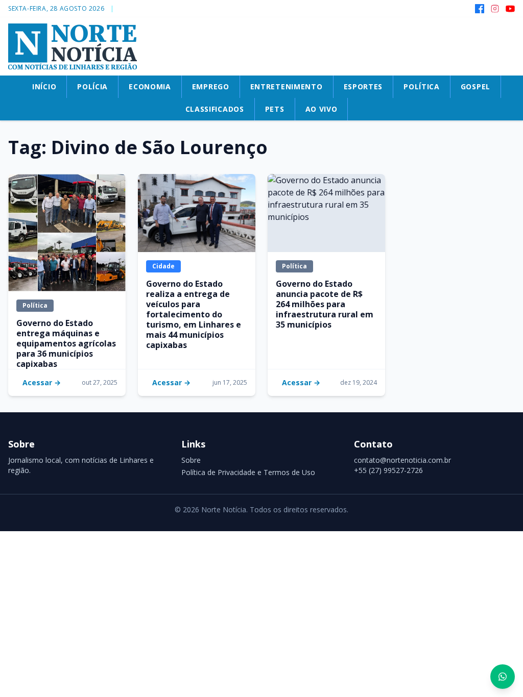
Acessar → (41, 382)
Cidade (163, 266)
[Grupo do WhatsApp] (502, 676)
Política (34, 305)
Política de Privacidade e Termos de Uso (248, 472)
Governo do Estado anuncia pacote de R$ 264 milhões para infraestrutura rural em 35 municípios (324, 304)
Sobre (191, 460)
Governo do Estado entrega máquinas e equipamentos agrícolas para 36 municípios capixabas (66, 343)
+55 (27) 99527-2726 (388, 470)
